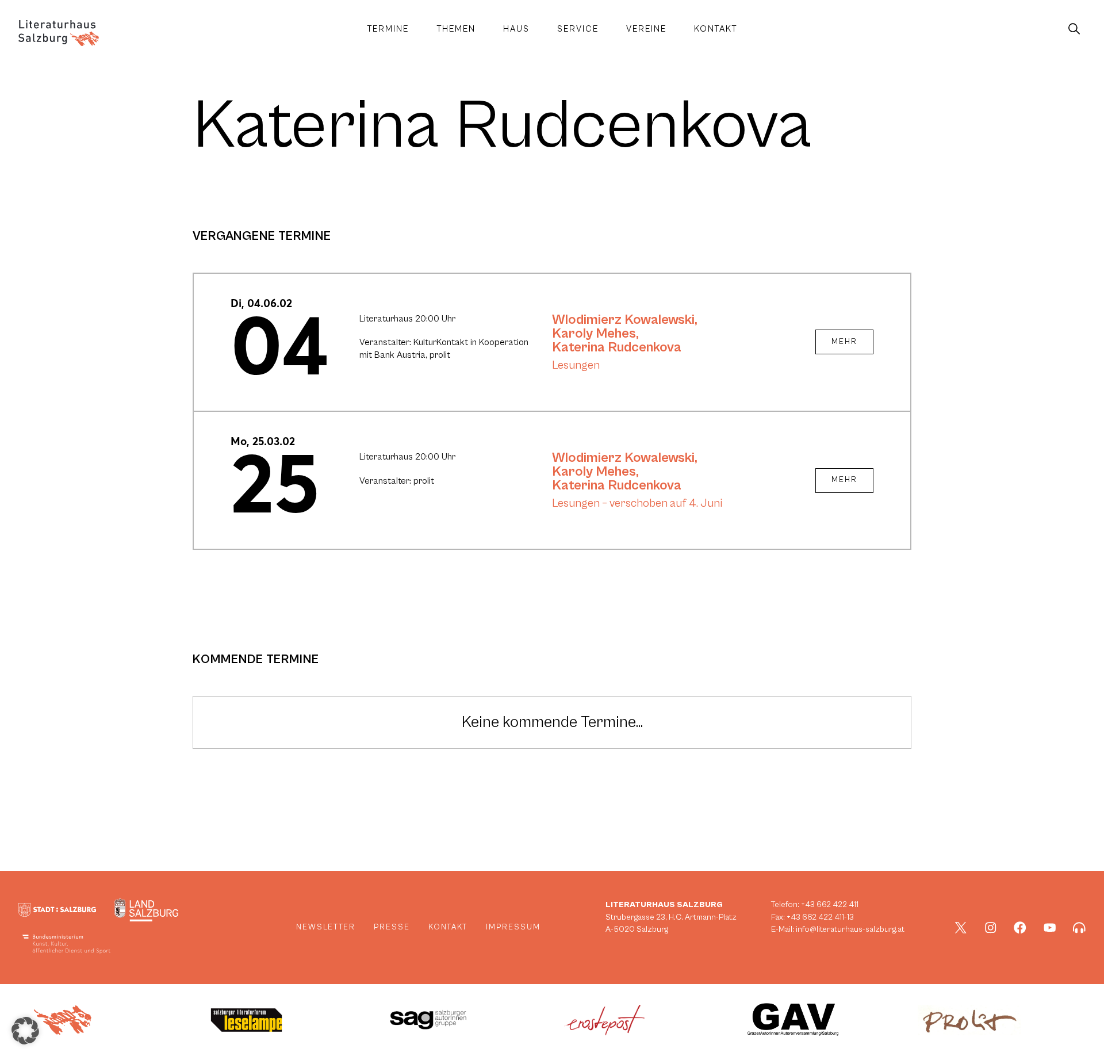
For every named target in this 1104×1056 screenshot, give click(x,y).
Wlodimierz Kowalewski (623, 320)
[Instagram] (990, 927)
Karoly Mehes (594, 334)
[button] (25, 1030)
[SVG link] (58, 33)
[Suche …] (1074, 29)
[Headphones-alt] (1079, 927)
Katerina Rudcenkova (616, 347)
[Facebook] (1020, 927)
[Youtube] (1050, 927)
